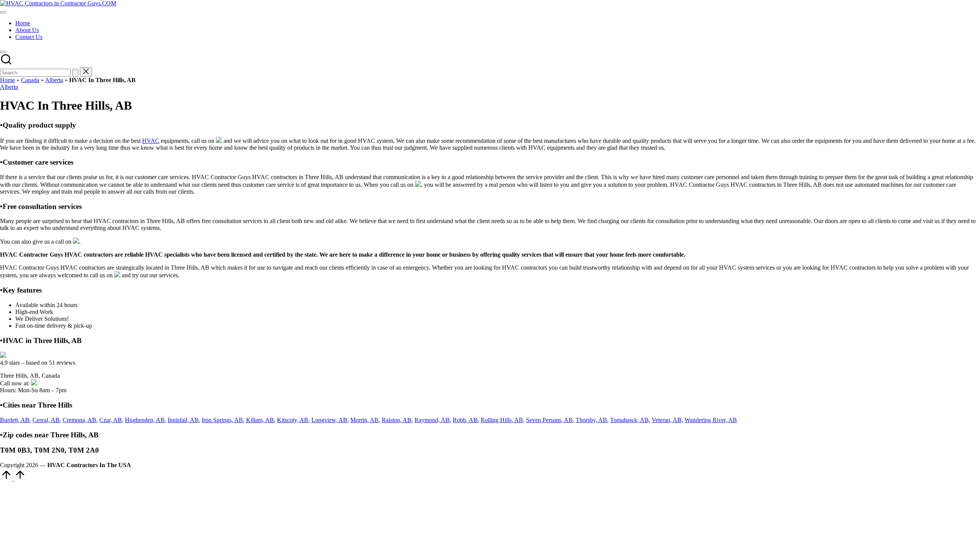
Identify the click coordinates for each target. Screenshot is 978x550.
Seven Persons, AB (549, 420)
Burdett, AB (14, 420)
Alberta (54, 80)
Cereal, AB (46, 420)
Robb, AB (465, 420)
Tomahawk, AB (629, 420)
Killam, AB (260, 420)
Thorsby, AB (591, 420)
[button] (75, 73)
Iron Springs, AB (222, 420)
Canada (30, 80)
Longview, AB (329, 420)
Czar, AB (110, 420)
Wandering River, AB (711, 420)
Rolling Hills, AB (502, 420)
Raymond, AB (432, 420)
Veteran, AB (667, 420)
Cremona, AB (79, 420)
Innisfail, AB (183, 420)
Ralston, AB (396, 420)
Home (7, 80)
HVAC (150, 141)
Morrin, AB (364, 420)
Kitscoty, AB (292, 420)
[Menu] (3, 12)
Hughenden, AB (145, 420)
